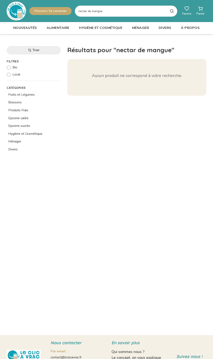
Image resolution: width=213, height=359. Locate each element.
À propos (190, 28)
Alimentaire (58, 28)
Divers (165, 28)
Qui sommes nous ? (128, 351)
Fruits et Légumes (21, 94)
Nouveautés (25, 28)
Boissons (15, 102)
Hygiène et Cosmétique (100, 28)
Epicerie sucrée (19, 126)
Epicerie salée (18, 118)
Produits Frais (18, 110)
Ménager (140, 28)
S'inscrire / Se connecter (50, 11)
